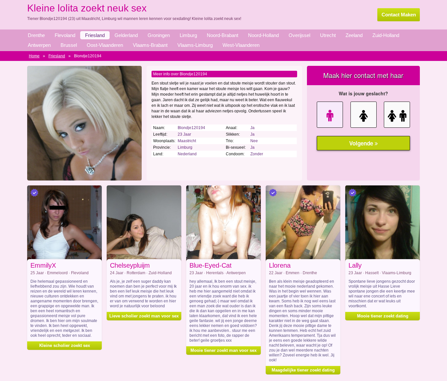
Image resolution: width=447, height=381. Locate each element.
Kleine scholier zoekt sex (64, 345)
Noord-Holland (263, 35)
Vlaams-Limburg (195, 45)
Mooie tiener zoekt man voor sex (223, 350)
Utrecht (328, 35)
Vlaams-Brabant (150, 45)
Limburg (188, 35)
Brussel (69, 45)
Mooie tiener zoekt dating (382, 316)
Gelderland (126, 35)
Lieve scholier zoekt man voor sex (144, 316)
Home (34, 56)
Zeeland (354, 35)
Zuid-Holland (385, 35)
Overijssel (299, 35)
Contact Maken (399, 14)
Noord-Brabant (222, 35)
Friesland (95, 35)
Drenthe (36, 35)
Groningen (159, 35)
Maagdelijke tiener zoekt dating (303, 370)
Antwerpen (39, 45)
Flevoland (65, 35)
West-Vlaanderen (241, 45)
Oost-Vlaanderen (105, 45)
